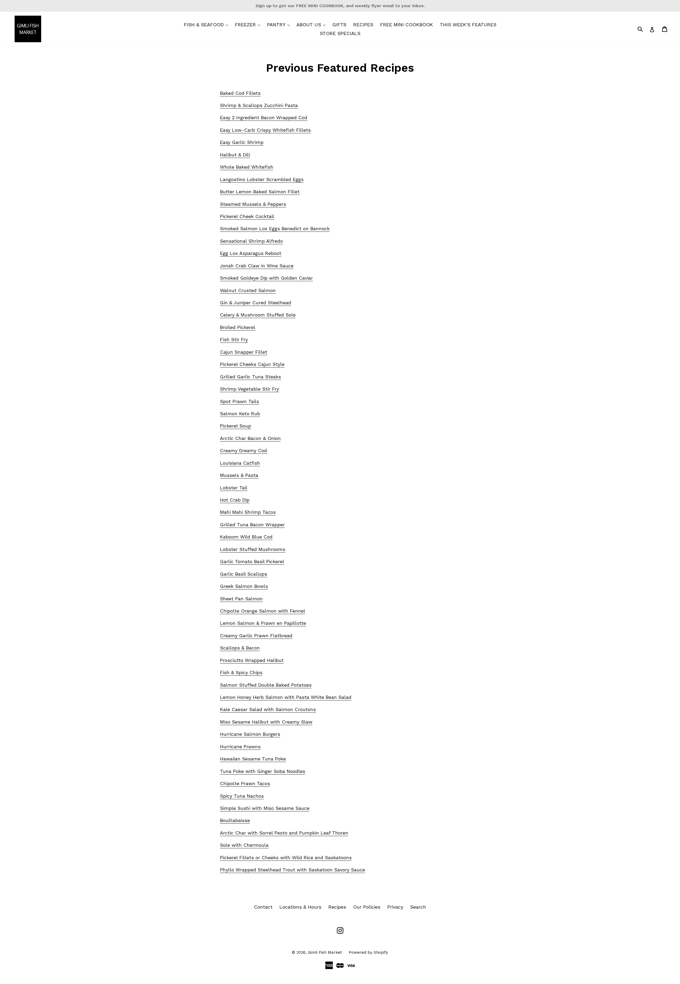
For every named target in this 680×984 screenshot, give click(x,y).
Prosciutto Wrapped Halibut (252, 660)
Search (418, 907)
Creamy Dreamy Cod (243, 450)
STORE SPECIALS (340, 33)
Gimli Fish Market (325, 952)
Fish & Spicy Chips (241, 672)
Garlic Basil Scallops (243, 574)
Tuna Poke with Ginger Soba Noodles (262, 771)
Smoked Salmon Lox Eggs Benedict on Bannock (275, 228)
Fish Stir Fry (234, 339)
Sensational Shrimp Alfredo (251, 241)
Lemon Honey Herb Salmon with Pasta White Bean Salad (285, 697)
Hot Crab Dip (234, 500)
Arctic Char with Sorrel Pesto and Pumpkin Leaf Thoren (284, 833)
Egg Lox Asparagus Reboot (250, 253)
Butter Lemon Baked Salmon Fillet (260, 191)
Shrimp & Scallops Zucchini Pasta (259, 105)
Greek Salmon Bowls (244, 586)
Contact (263, 907)
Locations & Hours (300, 907)
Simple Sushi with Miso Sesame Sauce (264, 808)
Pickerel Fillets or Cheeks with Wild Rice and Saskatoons (286, 857)
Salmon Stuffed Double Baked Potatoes (266, 685)
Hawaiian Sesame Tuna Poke (253, 758)
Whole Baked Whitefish (246, 167)
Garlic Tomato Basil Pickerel (252, 561)
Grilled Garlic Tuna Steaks (250, 376)
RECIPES (363, 24)
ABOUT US (312, 24)
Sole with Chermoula (244, 845)
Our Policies (366, 907)
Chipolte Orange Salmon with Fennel (262, 611)
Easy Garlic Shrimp (242, 142)
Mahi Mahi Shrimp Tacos (248, 512)
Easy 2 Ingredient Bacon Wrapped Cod (263, 117)
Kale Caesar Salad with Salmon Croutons (268, 709)
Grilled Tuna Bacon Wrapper (252, 524)
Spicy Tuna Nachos (242, 796)
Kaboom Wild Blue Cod (246, 537)
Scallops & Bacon (240, 648)
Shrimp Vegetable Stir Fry (249, 389)
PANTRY (279, 24)
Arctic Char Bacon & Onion (250, 438)
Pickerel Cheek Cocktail (247, 216)
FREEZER (249, 24)
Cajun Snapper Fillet (243, 352)
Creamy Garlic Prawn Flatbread (256, 635)
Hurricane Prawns (240, 746)
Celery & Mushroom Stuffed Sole (258, 315)
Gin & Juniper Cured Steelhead (255, 302)
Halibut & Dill (235, 154)
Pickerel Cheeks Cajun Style (252, 364)
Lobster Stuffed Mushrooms (252, 549)
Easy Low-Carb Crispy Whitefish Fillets (265, 130)
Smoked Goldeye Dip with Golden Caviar (266, 278)
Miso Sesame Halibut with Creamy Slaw (266, 722)
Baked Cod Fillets (240, 93)
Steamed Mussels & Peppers (253, 204)
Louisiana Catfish (240, 463)
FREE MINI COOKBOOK (406, 24)
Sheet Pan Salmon (241, 598)
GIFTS (339, 24)
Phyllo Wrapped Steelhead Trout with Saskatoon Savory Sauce (292, 869)
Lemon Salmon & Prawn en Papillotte (263, 623)
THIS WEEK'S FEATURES (468, 24)
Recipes (337, 907)
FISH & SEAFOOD (207, 24)
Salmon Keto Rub (240, 413)
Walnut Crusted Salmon (248, 290)
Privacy (395, 907)
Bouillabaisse (235, 820)
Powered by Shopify (368, 952)
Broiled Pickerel (237, 327)
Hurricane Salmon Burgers (250, 734)
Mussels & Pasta (239, 475)
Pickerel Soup (235, 426)
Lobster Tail (233, 487)
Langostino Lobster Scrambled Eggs (262, 179)
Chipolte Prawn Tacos (245, 783)
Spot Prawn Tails (239, 401)
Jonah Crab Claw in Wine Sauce (257, 265)
